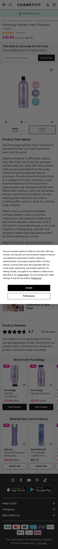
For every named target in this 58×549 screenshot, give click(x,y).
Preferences (29, 296)
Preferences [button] (36, 278)
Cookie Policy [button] (23, 275)
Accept (29, 288)
